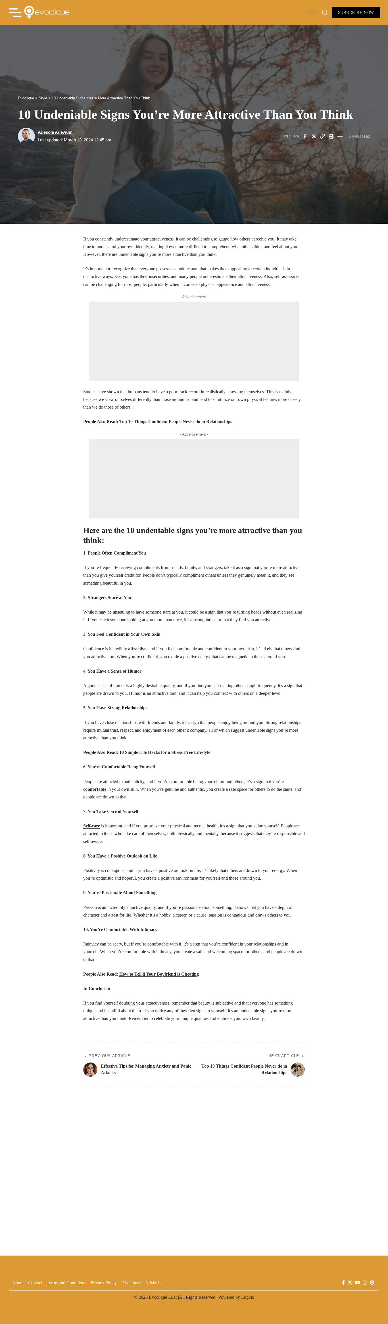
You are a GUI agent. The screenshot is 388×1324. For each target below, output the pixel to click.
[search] (325, 12)
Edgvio (247, 1297)
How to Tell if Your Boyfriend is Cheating (159, 974)
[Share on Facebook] (305, 136)
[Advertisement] (194, 341)
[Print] (331, 136)
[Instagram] (365, 1283)
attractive (137, 648)
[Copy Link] (322, 136)
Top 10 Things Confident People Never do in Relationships (175, 421)
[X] (350, 1283)
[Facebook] (343, 1283)
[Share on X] (314, 136)
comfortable (94, 789)
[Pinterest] (372, 1283)
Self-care (91, 825)
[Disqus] (194, 1168)
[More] (340, 136)
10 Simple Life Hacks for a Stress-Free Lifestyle (164, 752)
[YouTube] (358, 1283)
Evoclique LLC (163, 1297)
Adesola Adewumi (56, 132)
